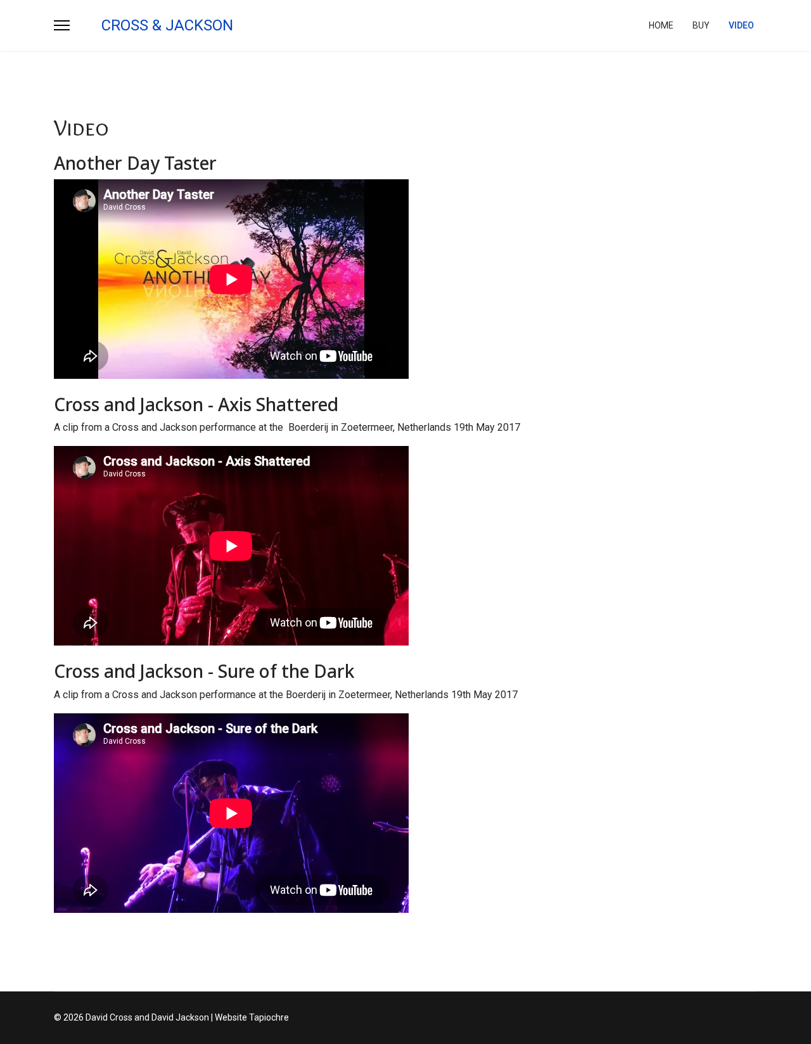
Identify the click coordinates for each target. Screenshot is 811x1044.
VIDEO (741, 25)
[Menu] (62, 25)
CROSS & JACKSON (167, 25)
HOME (661, 25)
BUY (701, 25)
